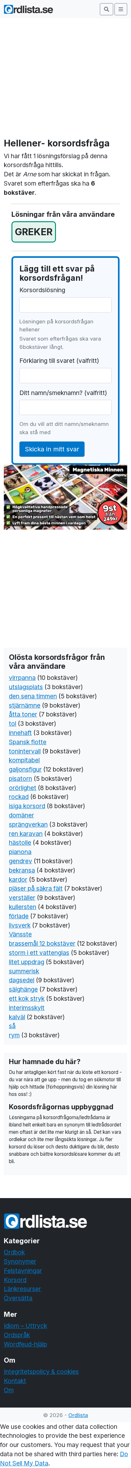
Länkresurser (22, 1289)
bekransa (22, 870)
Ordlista (78, 1415)
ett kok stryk (27, 998)
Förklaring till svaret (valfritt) (59, 360)
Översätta (18, 1298)
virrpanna (22, 677)
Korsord (15, 1280)
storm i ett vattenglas (39, 952)
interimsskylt (27, 1008)
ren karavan (26, 833)
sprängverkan (28, 824)
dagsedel (21, 980)
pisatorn (20, 778)
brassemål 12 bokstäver (42, 943)
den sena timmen (33, 696)
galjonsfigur (25, 769)
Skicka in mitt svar (52, 449)
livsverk (20, 925)
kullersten (22, 907)
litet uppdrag (26, 962)
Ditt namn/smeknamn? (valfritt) (63, 393)
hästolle (20, 842)
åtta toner (23, 714)
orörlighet (22, 788)
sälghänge (23, 989)
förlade (19, 916)
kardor (18, 879)
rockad (19, 797)
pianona (20, 852)
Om (9, 1390)
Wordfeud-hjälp (25, 1344)
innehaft (20, 733)
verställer (22, 897)
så (12, 1026)
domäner (21, 815)
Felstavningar (23, 1270)
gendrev (20, 861)
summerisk (24, 971)
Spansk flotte (27, 742)
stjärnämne (24, 705)
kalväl (17, 1017)
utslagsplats (26, 687)
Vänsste (20, 934)
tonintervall (25, 751)
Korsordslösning (42, 290)
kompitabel (24, 760)
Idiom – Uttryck (25, 1326)
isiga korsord (27, 806)
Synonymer (20, 1261)
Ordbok (14, 1252)
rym (14, 1035)
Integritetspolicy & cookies (41, 1371)
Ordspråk (17, 1335)
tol (12, 723)
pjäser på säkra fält (36, 888)
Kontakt (15, 1381)
